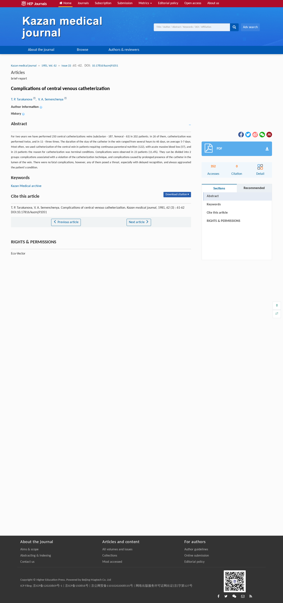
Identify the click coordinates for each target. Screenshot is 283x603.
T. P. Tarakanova (22, 99)
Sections (219, 188)
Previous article (68, 222)
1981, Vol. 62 (49, 65)
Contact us (27, 562)
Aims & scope (29, 549)
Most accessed (112, 562)
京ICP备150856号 (76, 586)
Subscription (103, 3)
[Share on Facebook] (241, 134)
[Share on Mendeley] (269, 134)
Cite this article (217, 212)
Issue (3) (67, 65)
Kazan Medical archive (26, 186)
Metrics (144, 3)
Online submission (196, 555)
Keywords (214, 204)
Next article (137, 222)
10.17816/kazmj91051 (105, 65)
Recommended (254, 188)
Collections (109, 555)
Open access (192, 3)
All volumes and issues (117, 549)
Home (67, 3)
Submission (124, 3)
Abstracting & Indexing (35, 555)
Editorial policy (168, 3)
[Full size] (277, 314)
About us (213, 3)
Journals (83, 3)
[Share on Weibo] (255, 134)
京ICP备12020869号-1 (47, 586)
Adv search (250, 27)
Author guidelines (196, 549)
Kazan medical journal (23, 65)
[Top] (277, 306)
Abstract (213, 196)
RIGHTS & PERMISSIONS (223, 221)
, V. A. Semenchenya (50, 99)
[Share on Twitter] (248, 134)
